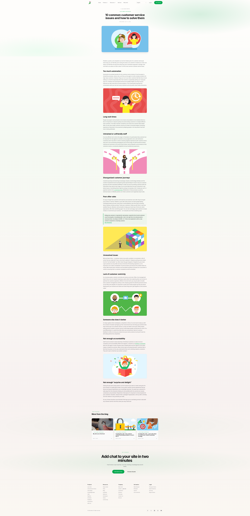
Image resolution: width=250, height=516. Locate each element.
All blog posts (126, 8)
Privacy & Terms (152, 487)
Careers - (122, 488)
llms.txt (120, 497)
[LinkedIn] (154, 510)
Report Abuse (152, 492)
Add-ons (119, 2)
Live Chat (89, 487)
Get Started (158, 2)
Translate (120, 494)
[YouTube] (161, 510)
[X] (151, 510)
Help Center (105, 487)
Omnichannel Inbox (92, 488)
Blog (104, 490)
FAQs (104, 488)
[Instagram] (158, 510)
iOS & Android (137, 492)
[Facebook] (147, 510)
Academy (105, 492)
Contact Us (120, 496)
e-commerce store (118, 190)
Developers (105, 496)
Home (99, 2)
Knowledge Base (91, 492)
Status (104, 497)
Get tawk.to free (118, 471)
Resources (112, 2)
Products (105, 2)
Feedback (90, 499)
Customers (120, 490)
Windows (136, 488)
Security (151, 490)
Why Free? (126, 2)
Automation (90, 501)
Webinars (105, 494)
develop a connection (140, 343)
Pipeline (89, 496)
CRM (89, 494)
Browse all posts (132, 471)
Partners (120, 492)
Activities (89, 497)
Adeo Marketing (108, 222)
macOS (135, 490)
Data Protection (152, 488)
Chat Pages (90, 490)
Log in (150, 2)
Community (105, 499)
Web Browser (137, 487)
